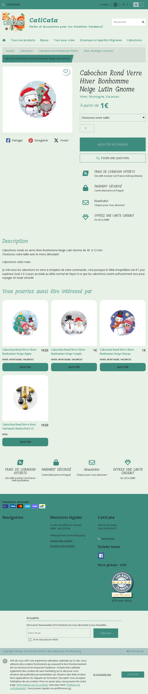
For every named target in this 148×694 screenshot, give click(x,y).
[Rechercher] (143, 22)
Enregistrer (41, 140)
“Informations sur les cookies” (32, 684)
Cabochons (26, 51)
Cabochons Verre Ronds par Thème (58, 51)
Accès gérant (136, 651)
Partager (17, 140)
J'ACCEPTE (133, 674)
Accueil (10, 51)
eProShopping (73, 651)
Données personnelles (62, 546)
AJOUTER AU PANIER (113, 144)
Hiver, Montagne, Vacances (98, 51)
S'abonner (105, 633)
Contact (104, 4)
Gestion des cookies (61, 540)
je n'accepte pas (102, 674)
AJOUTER (25, 367)
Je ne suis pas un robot (45, 639)
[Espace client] (115, 5)
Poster (64, 140)
